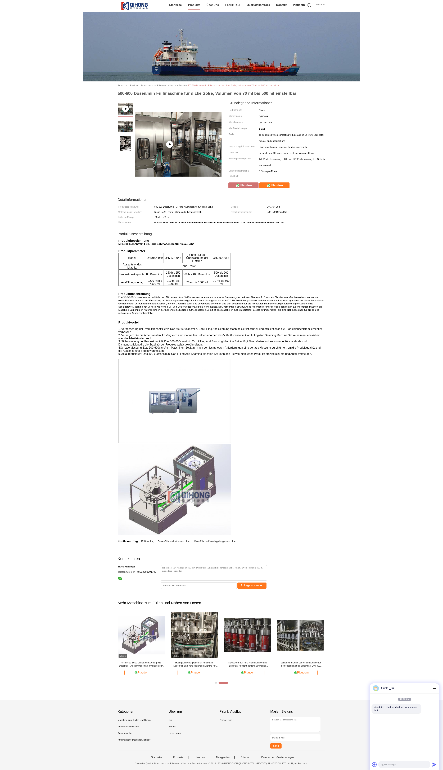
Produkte (194, 4)
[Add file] (374, 764)
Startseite (175, 4)
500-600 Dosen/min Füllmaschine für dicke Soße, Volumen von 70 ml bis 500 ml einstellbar (233, 85)
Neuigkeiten (222, 757)
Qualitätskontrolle (258, 4)
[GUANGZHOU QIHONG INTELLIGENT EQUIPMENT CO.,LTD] (134, 6)
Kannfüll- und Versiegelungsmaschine (215, 541)
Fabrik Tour (232, 4)
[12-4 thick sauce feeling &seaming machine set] (178, 164)
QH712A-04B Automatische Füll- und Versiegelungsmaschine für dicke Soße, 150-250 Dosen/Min (230, 664)
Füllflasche (147, 541)
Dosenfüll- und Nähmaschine (173, 541)
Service (172, 726)
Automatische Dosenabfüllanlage (134, 739)
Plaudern (299, 4)
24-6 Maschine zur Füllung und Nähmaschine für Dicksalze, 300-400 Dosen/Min (177, 664)
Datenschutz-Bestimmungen (277, 757)
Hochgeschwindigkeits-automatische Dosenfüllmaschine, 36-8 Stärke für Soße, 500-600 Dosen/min (283, 664)
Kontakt (281, 4)
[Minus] (434, 688)
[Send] (434, 764)
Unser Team (175, 733)
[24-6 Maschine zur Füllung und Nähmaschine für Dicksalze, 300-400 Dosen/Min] (177, 635)
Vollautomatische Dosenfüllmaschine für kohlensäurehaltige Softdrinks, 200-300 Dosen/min (129, 664)
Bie (170, 720)
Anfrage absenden (252, 585)
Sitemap (245, 757)
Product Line (225, 720)
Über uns (212, 4)
